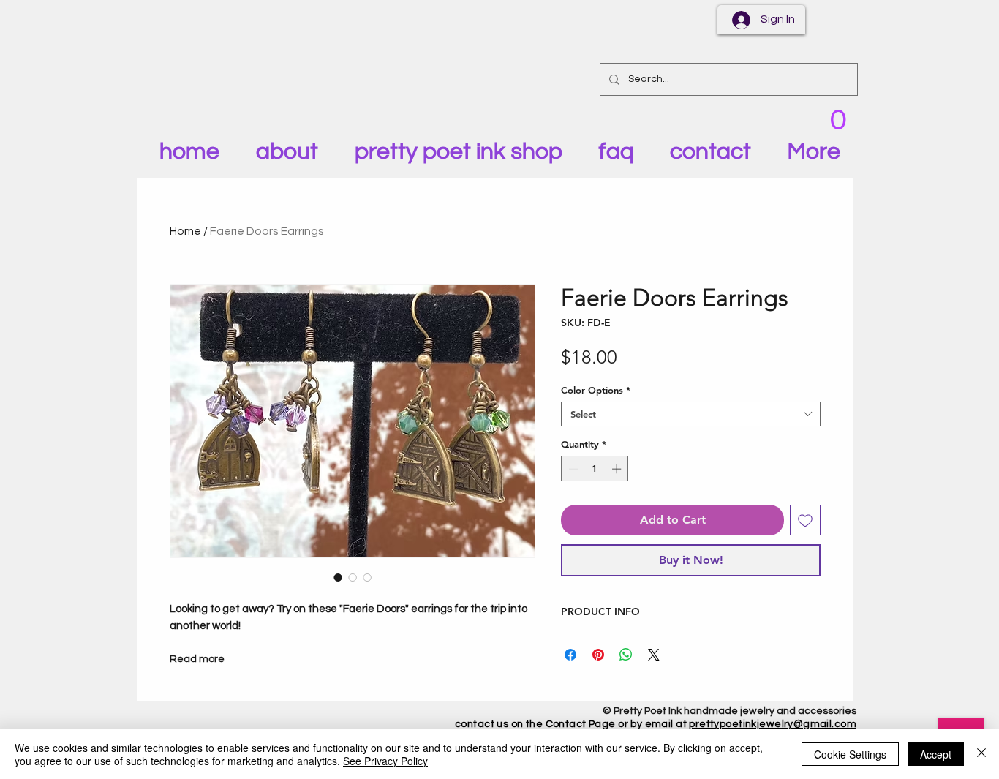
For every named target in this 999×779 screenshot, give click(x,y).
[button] (837, 118)
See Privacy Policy (385, 760)
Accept (935, 754)
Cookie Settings (850, 754)
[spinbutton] (595, 468)
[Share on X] (654, 654)
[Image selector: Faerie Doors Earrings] (338, 577)
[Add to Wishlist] (805, 520)
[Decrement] (572, 468)
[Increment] (618, 468)
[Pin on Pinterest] (598, 654)
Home (185, 231)
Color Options (595, 390)
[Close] (981, 754)
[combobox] (691, 414)
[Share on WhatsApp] (626, 654)
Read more (197, 659)
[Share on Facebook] (570, 654)
